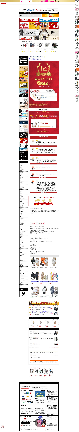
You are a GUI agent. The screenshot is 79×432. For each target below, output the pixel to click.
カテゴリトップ (30, 56)
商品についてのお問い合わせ (34, 226)
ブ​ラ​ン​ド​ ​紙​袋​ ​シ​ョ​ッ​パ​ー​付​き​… (31, 374)
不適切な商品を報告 (41, 226)
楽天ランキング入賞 (38, 58)
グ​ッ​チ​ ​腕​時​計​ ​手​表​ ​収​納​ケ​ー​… (46, 374)
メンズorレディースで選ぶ (36, 56)
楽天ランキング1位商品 (38, 59)
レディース (41, 56)
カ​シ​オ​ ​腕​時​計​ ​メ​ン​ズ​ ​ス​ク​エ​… (36, 374)
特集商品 (34, 58)
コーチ (44, 56)
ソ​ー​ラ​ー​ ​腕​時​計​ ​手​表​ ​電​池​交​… (41, 374)
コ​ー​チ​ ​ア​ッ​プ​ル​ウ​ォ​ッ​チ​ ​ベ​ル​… (51, 374)
